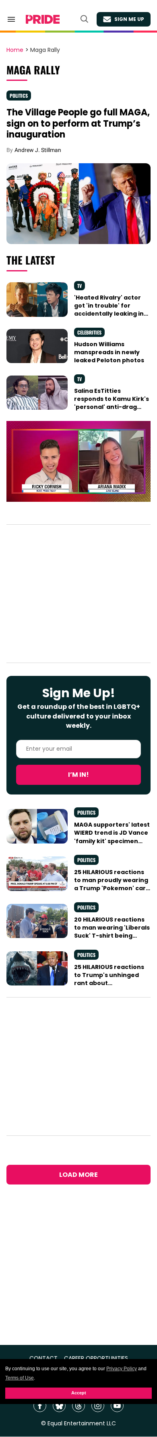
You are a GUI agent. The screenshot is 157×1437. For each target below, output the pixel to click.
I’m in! (78, 774)
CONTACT (43, 1358)
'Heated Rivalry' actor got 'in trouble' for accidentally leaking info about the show (112, 310)
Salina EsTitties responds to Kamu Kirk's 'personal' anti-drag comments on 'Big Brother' (111, 407)
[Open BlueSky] (59, 1405)
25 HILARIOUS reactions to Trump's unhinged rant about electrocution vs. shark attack (110, 983)
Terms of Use (19, 1378)
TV (79, 285)
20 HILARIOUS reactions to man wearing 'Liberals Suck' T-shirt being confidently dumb (112, 932)
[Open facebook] (39, 1405)
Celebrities (89, 332)
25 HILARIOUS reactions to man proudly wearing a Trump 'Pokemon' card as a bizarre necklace (112, 884)
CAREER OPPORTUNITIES (96, 1358)
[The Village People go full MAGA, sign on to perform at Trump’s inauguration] (78, 203)
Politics (19, 95)
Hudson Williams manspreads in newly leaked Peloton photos (109, 352)
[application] (78, 461)
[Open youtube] (117, 1405)
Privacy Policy (121, 1368)
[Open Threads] (78, 1405)
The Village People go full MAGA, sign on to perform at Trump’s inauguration (78, 123)
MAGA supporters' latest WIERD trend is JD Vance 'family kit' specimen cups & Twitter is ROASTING (112, 841)
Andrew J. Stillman (37, 150)
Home (14, 50)
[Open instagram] (97, 1405)
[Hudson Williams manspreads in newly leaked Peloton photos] (37, 346)
